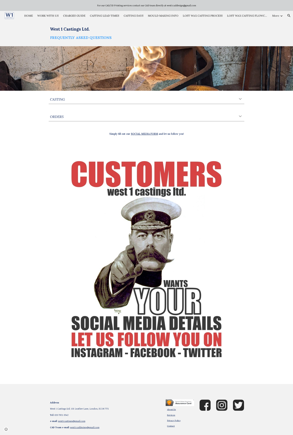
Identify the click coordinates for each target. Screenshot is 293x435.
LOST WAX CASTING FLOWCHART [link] (247, 15)
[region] (146, 5)
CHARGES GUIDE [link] (74, 15)
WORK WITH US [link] (48, 15)
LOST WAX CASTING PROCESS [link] (203, 15)
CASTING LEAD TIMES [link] (104, 15)
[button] (289, 16)
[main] (146, 33)
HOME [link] (28, 15)
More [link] (275, 15)
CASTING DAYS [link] (133, 15)
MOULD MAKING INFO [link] (163, 15)
